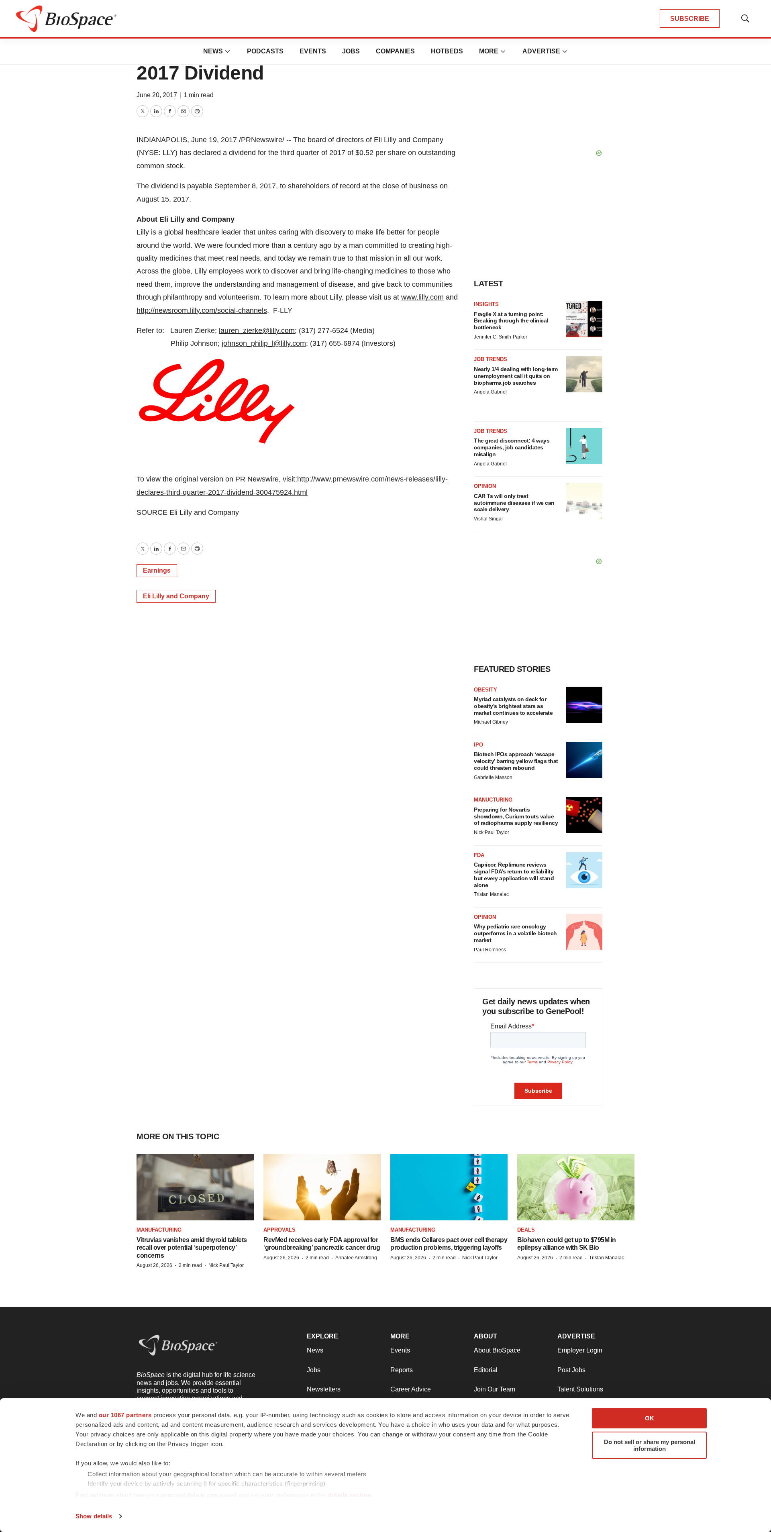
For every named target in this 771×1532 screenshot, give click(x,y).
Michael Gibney (491, 722)
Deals (526, 1230)
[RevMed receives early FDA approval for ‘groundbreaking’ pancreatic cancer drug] (322, 1187)
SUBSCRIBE (689, 18)
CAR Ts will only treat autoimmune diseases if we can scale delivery (514, 503)
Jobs (351, 51)
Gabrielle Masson (493, 777)
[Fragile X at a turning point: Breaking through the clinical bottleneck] (584, 319)
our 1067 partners (125, 1415)
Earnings (157, 570)
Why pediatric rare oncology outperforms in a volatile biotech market (515, 933)
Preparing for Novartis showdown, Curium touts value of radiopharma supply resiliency (516, 816)
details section (349, 1494)
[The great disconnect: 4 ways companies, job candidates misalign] (584, 446)
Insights (486, 304)
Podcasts (265, 51)
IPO (478, 745)
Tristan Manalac (491, 894)
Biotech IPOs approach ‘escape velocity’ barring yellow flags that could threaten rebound (516, 761)
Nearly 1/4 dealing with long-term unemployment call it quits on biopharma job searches (516, 376)
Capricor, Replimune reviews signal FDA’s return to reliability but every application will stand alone (514, 874)
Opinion (485, 486)
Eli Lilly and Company (176, 596)
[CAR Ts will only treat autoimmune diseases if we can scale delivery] (584, 501)
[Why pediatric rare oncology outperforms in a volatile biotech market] (584, 932)
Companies (395, 51)
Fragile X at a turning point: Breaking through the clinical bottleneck (511, 321)
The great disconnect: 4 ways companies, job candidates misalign (511, 447)
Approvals (279, 1230)
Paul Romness (490, 950)
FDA (479, 855)
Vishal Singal (488, 519)
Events (313, 51)
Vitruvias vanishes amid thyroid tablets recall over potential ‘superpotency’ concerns (192, 1247)
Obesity (485, 690)
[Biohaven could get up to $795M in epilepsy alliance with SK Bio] (575, 1187)
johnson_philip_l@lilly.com (264, 343)
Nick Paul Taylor (491, 832)
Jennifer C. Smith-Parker (500, 337)
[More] (227, 51)
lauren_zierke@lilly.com (257, 330)
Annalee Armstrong (356, 1258)
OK (649, 1418)
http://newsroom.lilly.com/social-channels (202, 310)
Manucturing (493, 800)
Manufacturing (159, 1230)
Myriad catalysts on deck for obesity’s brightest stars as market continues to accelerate (513, 706)
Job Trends (490, 359)
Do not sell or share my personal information (649, 1445)
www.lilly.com (422, 297)
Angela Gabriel (490, 392)
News (213, 51)
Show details (93, 1516)
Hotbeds (447, 51)
